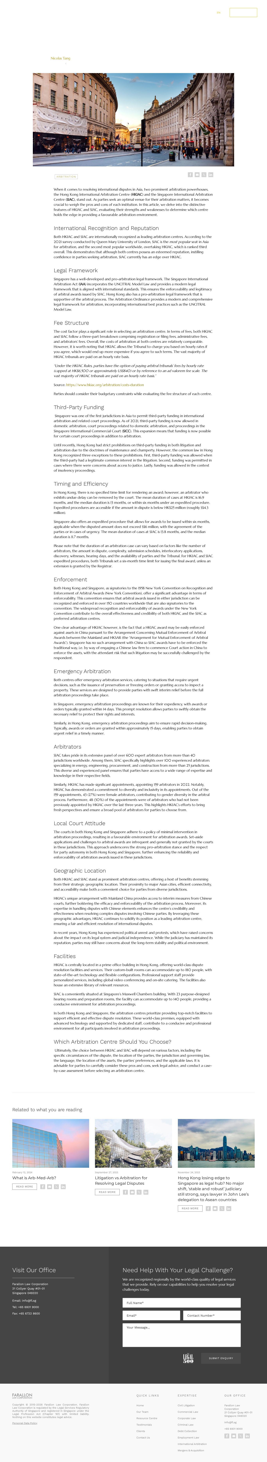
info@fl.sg (28, 1300)
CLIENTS (197, 12)
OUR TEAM (109, 12)
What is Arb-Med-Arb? (34, 1178)
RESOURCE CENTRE (134, 12)
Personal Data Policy (24, 1423)
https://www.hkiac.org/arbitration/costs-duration (105, 385)
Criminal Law (186, 1424)
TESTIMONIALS (160, 12)
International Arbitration (192, 1444)
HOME (68, 12)
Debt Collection (187, 1431)
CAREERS (181, 12)
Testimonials (144, 1424)
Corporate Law (187, 1418)
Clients (140, 1431)
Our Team (142, 1411)
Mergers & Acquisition (191, 1450)
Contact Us (243, 12)
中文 (225, 12)
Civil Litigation (186, 1405)
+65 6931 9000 (28, 1307)
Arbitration (66, 176)
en (218, 12)
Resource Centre (146, 1418)
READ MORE (24, 1186)
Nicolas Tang (60, 58)
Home (140, 1405)
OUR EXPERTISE (87, 12)
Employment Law (188, 1437)
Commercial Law (188, 1411)
